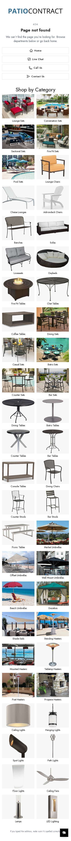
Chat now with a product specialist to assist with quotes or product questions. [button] (45, 824)
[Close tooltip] (65, 822)
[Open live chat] (64, 833)
